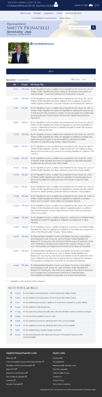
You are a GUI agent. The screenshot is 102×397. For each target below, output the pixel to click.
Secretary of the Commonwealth (19, 366)
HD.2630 (25, 206)
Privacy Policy (58, 380)
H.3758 (16, 227)
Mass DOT (10, 369)
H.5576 (18, 321)
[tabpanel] (51, 181)
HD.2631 (25, 196)
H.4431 (18, 307)
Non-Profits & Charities (15, 377)
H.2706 (16, 175)
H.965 (16, 122)
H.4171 (16, 251)
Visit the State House (61, 373)
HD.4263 (25, 236)
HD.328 (25, 158)
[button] (11, 293)
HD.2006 (25, 89)
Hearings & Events (73, 13)
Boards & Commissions (16, 373)
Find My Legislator (60, 369)
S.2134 (18, 335)
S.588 (17, 330)
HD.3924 (25, 227)
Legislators (49, 13)
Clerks (59, 13)
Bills (50, 71)
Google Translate (13, 384)
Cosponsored (23, 80)
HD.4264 (25, 251)
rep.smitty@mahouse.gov (43, 44)
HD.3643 (25, 217)
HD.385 (24, 108)
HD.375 (24, 146)
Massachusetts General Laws (64, 366)
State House (65, 18)
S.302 (17, 302)
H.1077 (16, 134)
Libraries (10, 380)
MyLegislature (58, 362)
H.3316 (16, 196)
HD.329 (24, 175)
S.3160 (18, 298)
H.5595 (18, 316)
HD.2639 (25, 134)
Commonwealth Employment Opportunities (24, 362)
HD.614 (24, 122)
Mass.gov (10, 358)
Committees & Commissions (43, 18)
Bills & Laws (26, 13)
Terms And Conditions (62, 384)
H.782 (16, 108)
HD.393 (24, 168)
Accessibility (58, 358)
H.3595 (16, 217)
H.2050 (16, 158)
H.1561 (16, 146)
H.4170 (16, 236)
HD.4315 (25, 265)
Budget (37, 13)
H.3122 (16, 187)
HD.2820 (25, 99)
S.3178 (18, 325)
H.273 (15, 89)
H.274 (15, 99)
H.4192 (16, 265)
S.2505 (18, 293)
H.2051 (16, 168)
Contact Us (57, 377)
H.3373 (16, 206)
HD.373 (24, 187)
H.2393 (18, 312)
